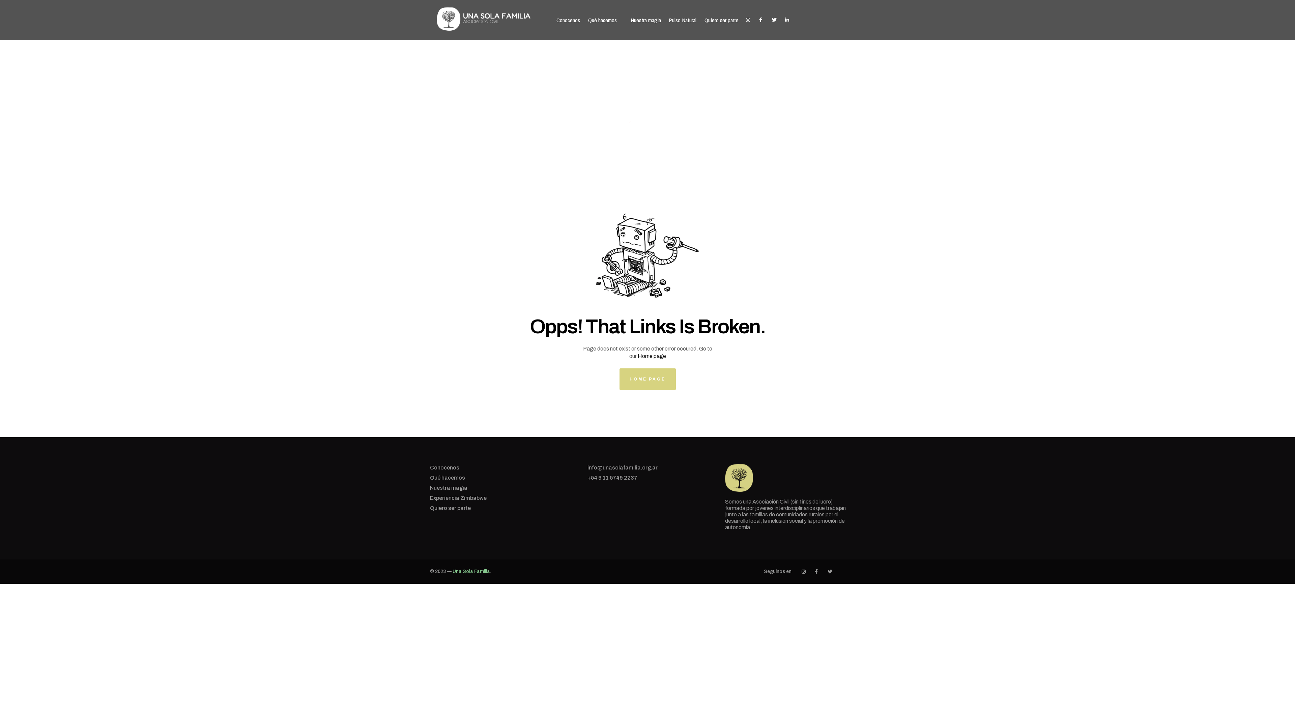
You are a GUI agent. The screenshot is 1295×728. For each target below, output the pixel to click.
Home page (652, 356)
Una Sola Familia (471, 571)
